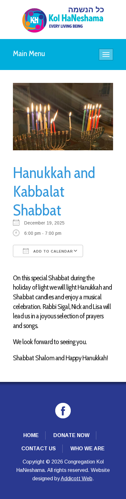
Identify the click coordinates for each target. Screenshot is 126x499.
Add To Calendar (52, 251)
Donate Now (71, 435)
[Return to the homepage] (63, 19)
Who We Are (87, 448)
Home (31, 435)
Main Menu (29, 53)
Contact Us (38, 448)
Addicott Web (76, 478)
